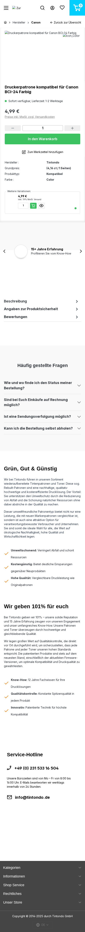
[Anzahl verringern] (13, 128)
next (80, 251)
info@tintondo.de (32, 797)
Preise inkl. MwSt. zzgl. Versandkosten (30, 116)
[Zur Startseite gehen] (16, 8)
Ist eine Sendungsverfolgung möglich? (37, 416)
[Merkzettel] (62, 7)
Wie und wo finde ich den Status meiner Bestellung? (38, 385)
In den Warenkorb (42, 139)
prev (4, 251)
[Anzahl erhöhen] (72, 128)
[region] (42, 53)
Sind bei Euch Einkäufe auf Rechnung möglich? (36, 402)
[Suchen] (42, 7)
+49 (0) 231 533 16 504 (36, 768)
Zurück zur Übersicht (67, 22)
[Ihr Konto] (52, 7)
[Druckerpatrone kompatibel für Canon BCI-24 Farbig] (42, 53)
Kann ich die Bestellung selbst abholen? (38, 428)
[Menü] (6, 8)
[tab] (41, 301)
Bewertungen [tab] (15, 317)
